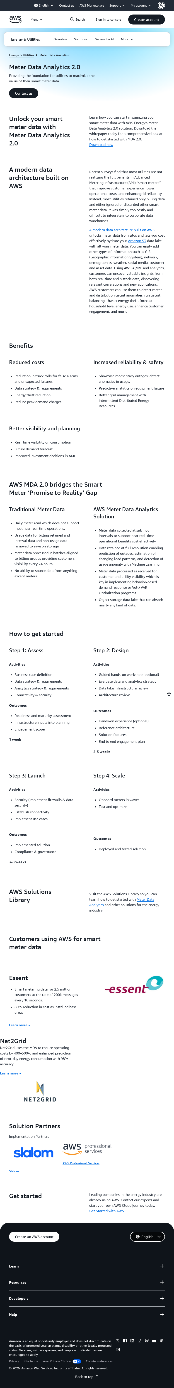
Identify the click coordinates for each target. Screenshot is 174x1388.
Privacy (14, 1361)
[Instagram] (139, 1341)
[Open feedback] (169, 694)
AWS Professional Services (81, 1163)
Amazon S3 (137, 240)
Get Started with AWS (106, 1211)
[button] (146, 20)
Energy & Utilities (21, 55)
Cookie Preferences (99, 1361)
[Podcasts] (161, 1341)
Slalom (14, 1171)
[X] (118, 1341)
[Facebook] (125, 1341)
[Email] (118, 1350)
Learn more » (19, 1025)
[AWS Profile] (161, 5)
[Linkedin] (132, 1341)
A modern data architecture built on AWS (122, 230)
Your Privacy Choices (57, 1361)
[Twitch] (147, 1341)
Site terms (31, 1361)
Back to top (84, 1376)
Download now (101, 144)
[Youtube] (154, 1341)
